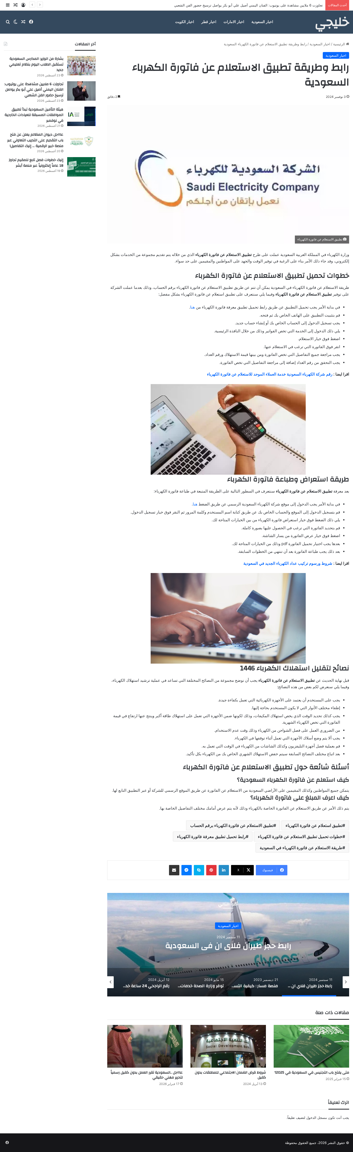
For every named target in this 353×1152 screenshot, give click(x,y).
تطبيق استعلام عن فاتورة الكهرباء (314, 825)
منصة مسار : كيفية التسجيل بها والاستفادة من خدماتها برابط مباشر (228, 945)
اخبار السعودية (262, 22)
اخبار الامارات (234, 22)
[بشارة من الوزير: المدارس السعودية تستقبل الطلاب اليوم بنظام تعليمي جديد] (81, 65)
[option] (228, 944)
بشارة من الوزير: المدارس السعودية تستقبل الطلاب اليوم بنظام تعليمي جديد (36, 64)
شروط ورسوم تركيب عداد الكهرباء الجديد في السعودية (287, 563)
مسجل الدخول (316, 1118)
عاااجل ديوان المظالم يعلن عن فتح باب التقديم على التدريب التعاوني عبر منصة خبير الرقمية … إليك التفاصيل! (35, 140)
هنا (192, 307)
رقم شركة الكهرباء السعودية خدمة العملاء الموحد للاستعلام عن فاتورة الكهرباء (269, 374)
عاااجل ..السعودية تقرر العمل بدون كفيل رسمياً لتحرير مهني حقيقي (147, 1075)
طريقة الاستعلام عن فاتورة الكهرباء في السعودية (301, 847)
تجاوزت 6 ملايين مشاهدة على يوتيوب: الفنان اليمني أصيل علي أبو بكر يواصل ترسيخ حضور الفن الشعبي (33, 90)
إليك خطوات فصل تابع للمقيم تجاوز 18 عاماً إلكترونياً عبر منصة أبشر (36, 163)
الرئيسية (339, 44)
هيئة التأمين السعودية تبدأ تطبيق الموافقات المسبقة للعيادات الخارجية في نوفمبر (265, 5)
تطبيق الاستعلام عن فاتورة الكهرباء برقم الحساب (231, 825)
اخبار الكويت (184, 22)
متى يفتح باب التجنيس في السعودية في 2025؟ (311, 1072)
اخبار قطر (208, 22)
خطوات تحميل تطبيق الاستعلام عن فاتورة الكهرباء (300, 836)
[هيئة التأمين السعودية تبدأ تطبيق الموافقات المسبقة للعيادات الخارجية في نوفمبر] (81, 116)
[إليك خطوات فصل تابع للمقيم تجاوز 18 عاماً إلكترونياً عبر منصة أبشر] (81, 167)
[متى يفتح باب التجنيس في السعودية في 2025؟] (311, 1046)
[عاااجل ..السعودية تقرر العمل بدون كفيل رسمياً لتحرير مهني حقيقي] (145, 1046)
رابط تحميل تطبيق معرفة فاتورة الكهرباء (211, 836)
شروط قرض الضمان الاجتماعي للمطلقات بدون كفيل (230, 1075)
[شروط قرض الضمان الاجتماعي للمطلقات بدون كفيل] (228, 1046)
